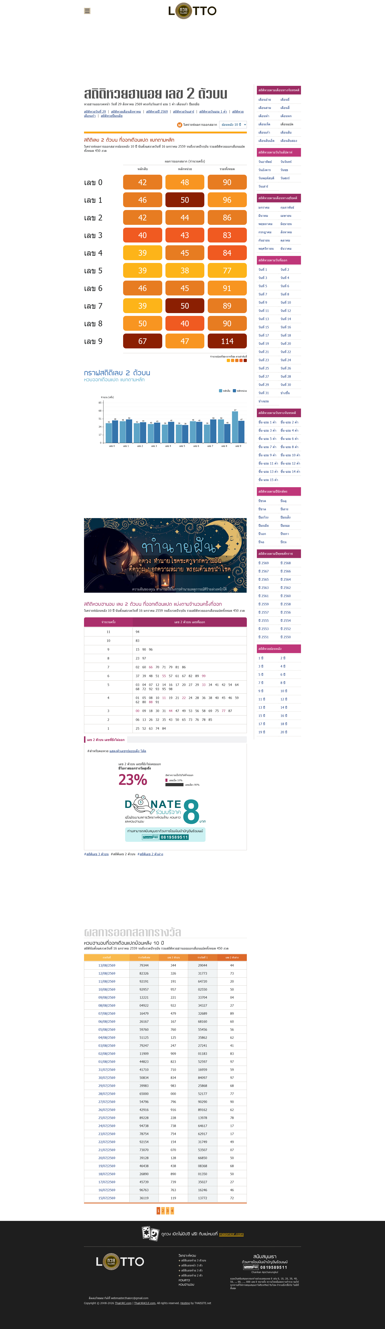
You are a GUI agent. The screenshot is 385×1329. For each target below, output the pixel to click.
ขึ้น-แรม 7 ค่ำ (267, 447)
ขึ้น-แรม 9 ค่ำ (267, 455)
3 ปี (260, 666)
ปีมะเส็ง (286, 517)
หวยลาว (184, 1280)
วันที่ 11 (263, 310)
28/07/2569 (106, 1094)
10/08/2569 (106, 989)
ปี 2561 (263, 596)
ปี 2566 (286, 571)
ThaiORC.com (123, 1303)
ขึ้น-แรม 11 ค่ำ (268, 463)
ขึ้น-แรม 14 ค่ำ (290, 471)
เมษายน (286, 215)
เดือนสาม (264, 108)
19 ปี (261, 732)
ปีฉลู (284, 501)
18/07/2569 (106, 1174)
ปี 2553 (263, 629)
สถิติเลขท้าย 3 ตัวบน (193, 1260)
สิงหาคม (286, 232)
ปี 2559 (263, 604)
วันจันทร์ (286, 161)
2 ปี (283, 658)
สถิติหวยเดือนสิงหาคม (126, 111)
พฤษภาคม (265, 224)
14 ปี (284, 707)
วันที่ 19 (263, 343)
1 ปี (260, 658)
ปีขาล (262, 509)
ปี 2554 (286, 620)
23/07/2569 (106, 1134)
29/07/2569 (106, 1085)
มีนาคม (263, 215)
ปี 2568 (286, 563)
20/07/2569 (106, 1158)
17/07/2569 (106, 1182)
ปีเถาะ (284, 509)
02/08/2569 (106, 1053)
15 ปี (261, 715)
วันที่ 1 (262, 269)
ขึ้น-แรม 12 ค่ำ (290, 463)
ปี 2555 (263, 620)
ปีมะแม (285, 525)
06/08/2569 (106, 1021)
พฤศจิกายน (266, 248)
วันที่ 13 (263, 319)
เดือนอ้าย (264, 99)
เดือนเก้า (264, 132)
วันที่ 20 (286, 343)
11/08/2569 (106, 981)
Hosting (185, 1303)
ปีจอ (261, 542)
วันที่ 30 (286, 384)
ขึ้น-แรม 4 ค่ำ (289, 430)
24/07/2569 (106, 1126)
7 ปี (260, 683)
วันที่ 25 (263, 368)
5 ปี (260, 674)
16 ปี (284, 715)
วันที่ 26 (286, 368)
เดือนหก (286, 116)
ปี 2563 (263, 587)
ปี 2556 (286, 612)
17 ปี (261, 724)
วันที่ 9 (262, 302)
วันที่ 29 (263, 384)
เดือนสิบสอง (289, 140)
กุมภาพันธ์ (287, 207)
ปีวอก (262, 534)
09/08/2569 (106, 997)
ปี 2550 (286, 637)
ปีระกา (285, 534)
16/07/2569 (106, 1190)
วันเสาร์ (263, 186)
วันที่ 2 (285, 269)
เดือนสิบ (286, 132)
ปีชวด (262, 501)
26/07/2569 (106, 1110)
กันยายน (264, 240)
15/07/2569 (106, 1198)
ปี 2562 (286, 587)
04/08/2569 (106, 1037)
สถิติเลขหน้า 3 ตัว (192, 1265)
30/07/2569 (106, 1077)
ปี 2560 (286, 596)
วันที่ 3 (262, 278)
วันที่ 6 (285, 286)
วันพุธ (284, 170)
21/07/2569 (106, 1150)
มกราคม (264, 207)
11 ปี (261, 699)
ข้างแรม (263, 401)
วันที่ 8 (285, 294)
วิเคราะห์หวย (187, 1255)
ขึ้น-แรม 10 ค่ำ (290, 455)
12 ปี (284, 699)
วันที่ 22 (286, 352)
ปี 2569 (263, 563)
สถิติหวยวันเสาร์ (183, 111)
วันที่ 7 (262, 294)
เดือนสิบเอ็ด (266, 140)
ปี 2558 (286, 604)
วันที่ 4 (285, 278)
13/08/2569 (106, 965)
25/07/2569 (106, 1118)
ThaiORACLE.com (144, 1303)
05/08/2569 (106, 1029)
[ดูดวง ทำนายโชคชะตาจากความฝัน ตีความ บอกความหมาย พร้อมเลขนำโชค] (165, 555)
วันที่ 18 (286, 335)
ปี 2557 (263, 612)
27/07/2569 (106, 1102)
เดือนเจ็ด (264, 124)
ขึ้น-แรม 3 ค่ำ (267, 430)
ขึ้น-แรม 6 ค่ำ (289, 438)
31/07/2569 (106, 1069)
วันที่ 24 (286, 360)
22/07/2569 (106, 1142)
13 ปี (261, 707)
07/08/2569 (106, 1013)
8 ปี (283, 683)
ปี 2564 (286, 579)
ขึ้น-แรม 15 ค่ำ (268, 480)
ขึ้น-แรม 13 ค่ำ (268, 471)
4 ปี (283, 666)
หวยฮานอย (186, 1284)
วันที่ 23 (263, 360)
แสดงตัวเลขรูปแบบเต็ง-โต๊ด (127, 751)
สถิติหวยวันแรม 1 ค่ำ (213, 111)
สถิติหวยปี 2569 (157, 111)
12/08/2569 (106, 973)
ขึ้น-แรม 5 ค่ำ (267, 438)
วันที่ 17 (263, 335)
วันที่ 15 (263, 327)
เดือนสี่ (285, 108)
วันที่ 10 (286, 302)
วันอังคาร (264, 170)
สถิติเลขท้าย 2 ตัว (192, 1275)
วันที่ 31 (263, 393)
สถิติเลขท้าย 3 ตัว (192, 1270)
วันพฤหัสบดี (266, 178)
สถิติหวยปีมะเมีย (112, 116)
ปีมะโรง (263, 517)
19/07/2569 (106, 1166)
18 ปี (284, 724)
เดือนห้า (263, 116)
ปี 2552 (286, 629)
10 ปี (284, 691)
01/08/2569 (106, 1061)
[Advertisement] (192, 53)
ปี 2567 (263, 571)
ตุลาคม (285, 240)
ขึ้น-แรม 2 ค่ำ (289, 422)
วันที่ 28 (286, 376)
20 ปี (284, 732)
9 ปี (260, 691)
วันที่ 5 (262, 286)
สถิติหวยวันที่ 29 (95, 111)
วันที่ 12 (286, 310)
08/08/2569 (106, 1005)
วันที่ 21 (263, 352)
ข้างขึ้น (285, 393)
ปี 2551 (263, 637)
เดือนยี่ (285, 99)
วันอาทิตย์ (265, 161)
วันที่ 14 (286, 319)
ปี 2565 (263, 579)
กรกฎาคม (265, 232)
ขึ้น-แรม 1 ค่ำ (267, 422)
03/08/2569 (106, 1045)
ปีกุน (284, 542)
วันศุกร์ (285, 178)
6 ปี (283, 674)
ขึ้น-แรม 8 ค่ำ (289, 447)
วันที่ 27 (263, 376)
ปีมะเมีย (263, 525)
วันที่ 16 (286, 327)
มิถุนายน (286, 224)
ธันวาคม (286, 248)
